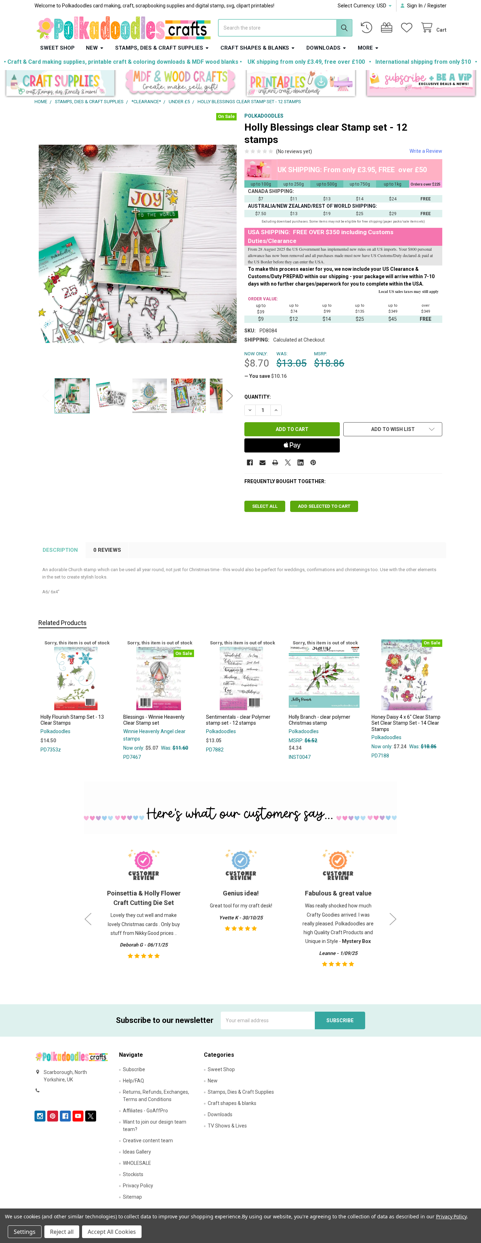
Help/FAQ (133, 1080)
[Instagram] (40, 1116)
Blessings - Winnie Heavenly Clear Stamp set (154, 720)
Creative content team (148, 1140)
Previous (46, 396)
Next (230, 396)
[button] (60, 84)
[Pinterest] (313, 462)
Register (436, 5)
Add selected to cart (324, 506)
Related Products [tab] (62, 622)
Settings (25, 1232)
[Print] (275, 462)
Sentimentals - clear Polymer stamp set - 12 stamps (238, 720)
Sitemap (132, 1197)
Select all (264, 506)
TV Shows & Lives (227, 1126)
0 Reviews (107, 550)
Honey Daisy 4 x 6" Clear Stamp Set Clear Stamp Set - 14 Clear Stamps (406, 723)
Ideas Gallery (137, 1152)
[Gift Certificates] (388, 27)
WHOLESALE (137, 1163)
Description (60, 550)
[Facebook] (249, 462)
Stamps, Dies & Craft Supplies (159, 48)
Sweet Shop (57, 48)
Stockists (133, 1174)
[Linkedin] (300, 462)
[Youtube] (78, 1116)
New (92, 48)
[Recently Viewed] (368, 27)
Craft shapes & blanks (254, 48)
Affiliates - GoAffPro (145, 1110)
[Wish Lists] (408, 27)
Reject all (62, 1232)
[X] (287, 462)
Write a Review (426, 151)
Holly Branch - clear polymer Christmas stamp (319, 720)
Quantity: (257, 397)
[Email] (262, 462)
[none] (138, 243)
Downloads (323, 48)
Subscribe (134, 1069)
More (365, 48)
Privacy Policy (138, 1185)
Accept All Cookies (112, 1232)
